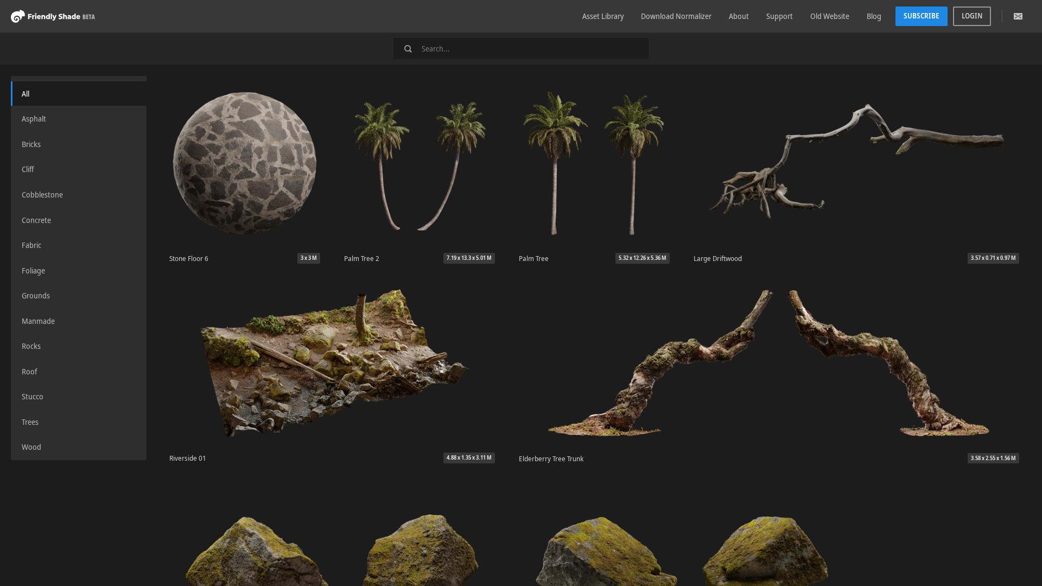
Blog (874, 16)
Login (972, 16)
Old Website (829, 16)
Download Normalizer (676, 16)
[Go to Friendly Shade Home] (53, 16)
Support (779, 16)
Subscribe (921, 16)
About (739, 16)
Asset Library (603, 16)
